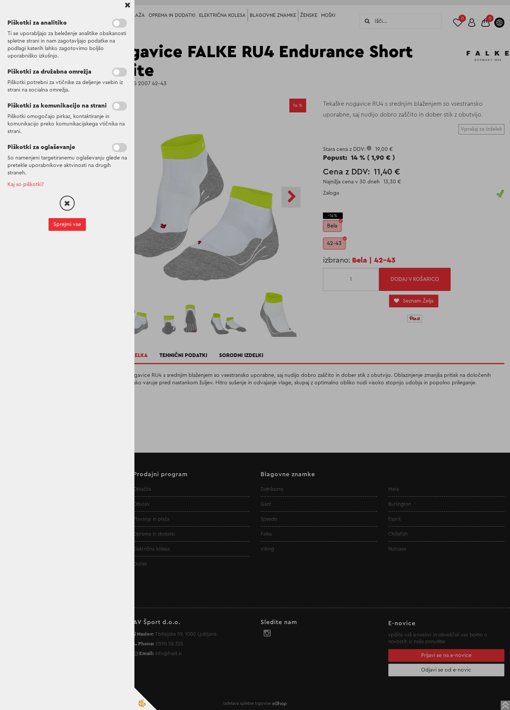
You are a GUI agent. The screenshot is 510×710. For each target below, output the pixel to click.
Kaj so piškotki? (25, 184)
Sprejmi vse (67, 224)
